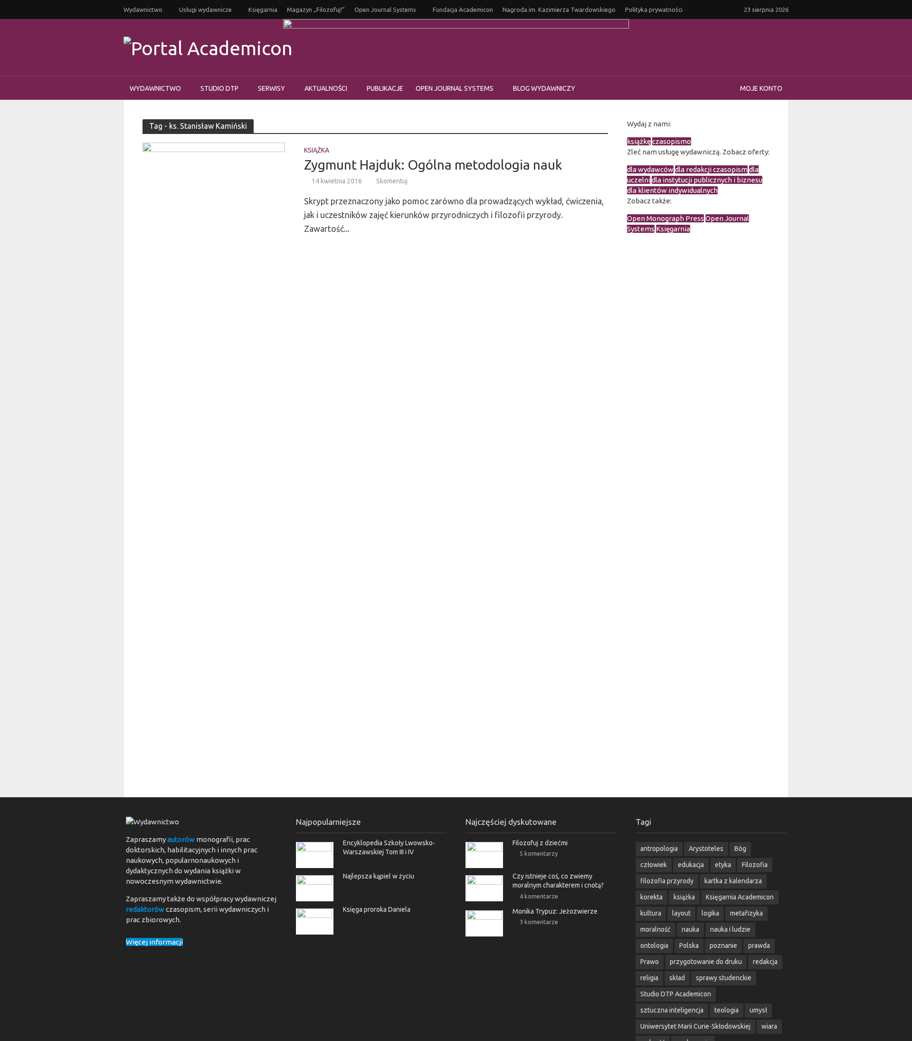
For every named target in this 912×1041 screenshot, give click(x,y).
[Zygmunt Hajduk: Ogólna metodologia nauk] (213, 189)
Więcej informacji (154, 942)
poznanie (723, 945)
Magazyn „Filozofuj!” (316, 9)
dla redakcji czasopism (711, 169)
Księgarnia (262, 9)
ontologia (654, 945)
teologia (726, 1010)
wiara (769, 1026)
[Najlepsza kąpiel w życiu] (314, 888)
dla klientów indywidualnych (672, 190)
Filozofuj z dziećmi (540, 843)
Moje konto (761, 88)
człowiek (653, 865)
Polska (689, 945)
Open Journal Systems (385, 9)
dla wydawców (650, 169)
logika (710, 913)
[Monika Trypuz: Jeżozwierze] (484, 922)
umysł (758, 1010)
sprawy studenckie (723, 978)
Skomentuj (392, 181)
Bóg (740, 848)
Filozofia (755, 865)
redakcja (765, 961)
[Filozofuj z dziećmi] (484, 854)
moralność (655, 929)
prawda (759, 945)
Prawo (649, 961)
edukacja (691, 865)
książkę (639, 141)
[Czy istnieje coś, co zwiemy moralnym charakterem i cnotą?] (484, 888)
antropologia (659, 848)
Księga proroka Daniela (376, 909)
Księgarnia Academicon (740, 897)
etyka (723, 865)
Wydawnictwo (143, 9)
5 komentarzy (539, 853)
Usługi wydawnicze (205, 9)
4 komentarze (539, 896)
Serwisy (271, 88)
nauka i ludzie (730, 929)
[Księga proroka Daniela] (314, 921)
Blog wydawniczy (544, 88)
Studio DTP (219, 88)
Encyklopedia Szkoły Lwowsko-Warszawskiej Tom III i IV (389, 847)
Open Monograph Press (665, 218)
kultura (650, 913)
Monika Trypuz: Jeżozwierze (555, 911)
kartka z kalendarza (733, 881)
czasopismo (671, 141)
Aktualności (325, 88)
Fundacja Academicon (463, 9)
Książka (316, 150)
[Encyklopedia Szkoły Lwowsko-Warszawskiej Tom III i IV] (314, 854)
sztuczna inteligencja (671, 1010)
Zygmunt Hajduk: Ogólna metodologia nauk (433, 164)
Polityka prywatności (654, 9)
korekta (651, 897)
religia (649, 978)
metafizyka (746, 913)
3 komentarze (539, 921)
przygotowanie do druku (706, 961)
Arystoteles (706, 848)
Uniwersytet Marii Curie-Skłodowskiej (695, 1026)
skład (677, 978)
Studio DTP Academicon (675, 994)
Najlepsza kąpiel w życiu (378, 876)
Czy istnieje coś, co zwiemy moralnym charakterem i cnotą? (558, 880)
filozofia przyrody (667, 881)
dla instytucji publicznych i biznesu (707, 180)
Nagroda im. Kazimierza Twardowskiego (559, 9)
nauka (690, 929)
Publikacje (385, 88)
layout (681, 913)
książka (684, 897)
